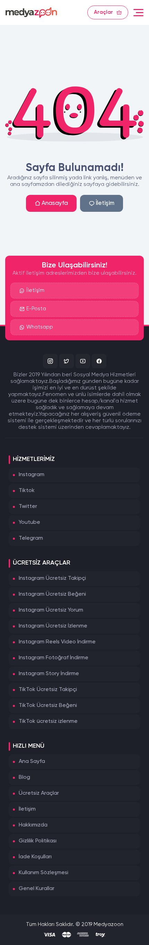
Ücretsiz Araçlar (39, 793)
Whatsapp (39, 327)
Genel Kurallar (36, 888)
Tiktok (27, 490)
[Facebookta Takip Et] (99, 361)
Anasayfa (55, 203)
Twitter (28, 506)
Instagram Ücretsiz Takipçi (52, 578)
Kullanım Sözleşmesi (43, 873)
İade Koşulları (35, 857)
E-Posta (36, 308)
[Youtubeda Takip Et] (83, 361)
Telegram (31, 538)
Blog (24, 777)
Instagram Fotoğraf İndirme (53, 658)
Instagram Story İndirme (49, 674)
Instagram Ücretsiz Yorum (51, 610)
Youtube (29, 522)
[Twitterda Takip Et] (66, 361)
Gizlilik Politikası (37, 841)
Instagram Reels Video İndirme (57, 642)
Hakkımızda (33, 825)
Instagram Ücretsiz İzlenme (53, 626)
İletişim (105, 203)
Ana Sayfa (32, 761)
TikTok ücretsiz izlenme (48, 721)
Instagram (31, 475)
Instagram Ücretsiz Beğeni (52, 594)
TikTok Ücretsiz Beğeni (48, 705)
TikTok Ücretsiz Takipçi (48, 689)
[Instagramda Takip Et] (50, 361)
